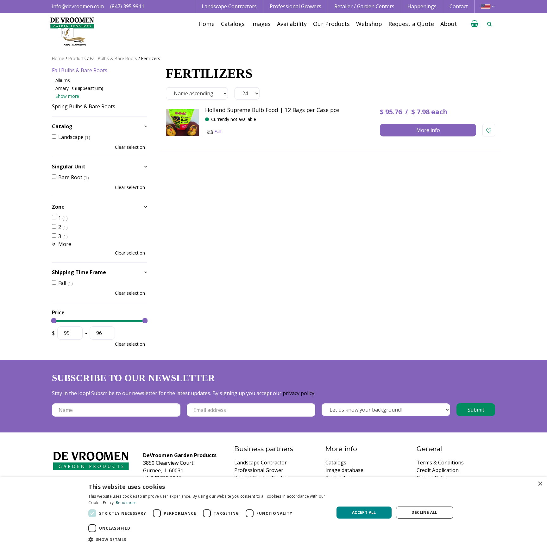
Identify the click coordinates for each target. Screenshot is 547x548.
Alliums (62, 80)
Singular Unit (68, 166)
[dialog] (273, 512)
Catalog (62, 126)
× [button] (540, 484)
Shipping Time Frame (79, 272)
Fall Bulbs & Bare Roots (79, 70)
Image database (344, 470)
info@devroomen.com (78, 6)
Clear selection (130, 147)
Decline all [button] (424, 512)
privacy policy (298, 393)
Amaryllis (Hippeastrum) (79, 88)
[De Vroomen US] (72, 32)
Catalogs (335, 462)
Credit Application (438, 470)
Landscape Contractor (260, 462)
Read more (126, 502)
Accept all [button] (364, 512)
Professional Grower (258, 470)
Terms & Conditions (440, 462)
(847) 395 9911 (127, 6)
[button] (207, 539)
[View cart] (474, 23)
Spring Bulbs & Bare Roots (83, 106)
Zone (58, 207)
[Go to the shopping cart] (474, 24)
